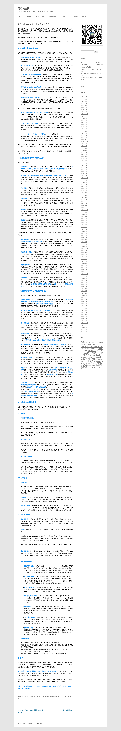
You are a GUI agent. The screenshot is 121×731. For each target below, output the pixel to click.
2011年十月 (84, 276)
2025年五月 (84, 129)
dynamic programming (92, 346)
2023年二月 (84, 171)
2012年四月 (84, 263)
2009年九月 (84, 329)
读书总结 (89, 367)
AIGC (85, 344)
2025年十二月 (84, 114)
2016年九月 (84, 212)
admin (20, 699)
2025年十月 (84, 118)
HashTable (84, 349)
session (83, 357)
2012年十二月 (84, 248)
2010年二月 (84, 318)
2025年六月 (84, 126)
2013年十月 (84, 231)
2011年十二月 (84, 271)
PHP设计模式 (74, 17)
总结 (84, 361)
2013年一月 (84, 246)
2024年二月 (84, 161)
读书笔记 (96, 367)
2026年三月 (84, 107)
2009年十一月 (84, 325)
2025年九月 (84, 120)
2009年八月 (84, 331)
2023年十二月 (84, 165)
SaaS (98, 355)
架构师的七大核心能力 (66, 710)
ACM (83, 342)
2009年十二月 (84, 323)
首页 (19, 17)
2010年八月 (84, 306)
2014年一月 (84, 227)
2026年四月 (84, 105)
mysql (96, 349)
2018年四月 (84, 205)
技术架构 (60, 696)
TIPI (86, 357)
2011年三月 (84, 291)
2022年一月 (84, 199)
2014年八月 (84, 218)
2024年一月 (84, 163)
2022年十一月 (84, 178)
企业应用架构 (95, 357)
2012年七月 (84, 257)
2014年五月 (84, 220)
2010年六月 (84, 310)
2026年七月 (84, 99)
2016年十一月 (84, 210)
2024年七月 (84, 150)
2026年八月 (84, 97)
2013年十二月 (84, 229)
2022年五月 (84, 190)
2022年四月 (84, 193)
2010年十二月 (84, 297)
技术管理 (89, 361)
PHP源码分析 (64, 17)
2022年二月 (84, 197)
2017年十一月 (84, 207)
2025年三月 (84, 133)
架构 (65, 696)
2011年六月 (84, 284)
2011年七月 (84, 282)
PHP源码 (92, 352)
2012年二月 (84, 267)
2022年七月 (84, 186)
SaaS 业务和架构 (28, 17)
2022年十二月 (84, 175)
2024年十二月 (84, 139)
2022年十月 (84, 180)
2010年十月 (84, 301)
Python (90, 355)
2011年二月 (84, 293)
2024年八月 (84, 148)
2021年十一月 (84, 203)
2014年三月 (84, 222)
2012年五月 (84, 261)
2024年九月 (84, 146)
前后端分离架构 (53, 696)
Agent (88, 342)
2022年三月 (84, 195)
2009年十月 (84, 327)
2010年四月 (84, 314)
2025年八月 (84, 122)
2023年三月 (84, 169)
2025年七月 (84, 124)
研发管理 (90, 365)
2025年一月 (84, 137)
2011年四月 (84, 289)
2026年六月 (84, 101)
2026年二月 (84, 109)
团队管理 (91, 359)
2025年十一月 (84, 116)
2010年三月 (84, 316)
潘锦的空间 (23, 8)
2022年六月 (84, 188)
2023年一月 (84, 173)
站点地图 (40, 723)
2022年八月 (84, 184)
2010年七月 (84, 308)
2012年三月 (84, 265)
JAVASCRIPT (91, 349)
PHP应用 (92, 350)
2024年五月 (84, 154)
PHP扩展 (99, 350)
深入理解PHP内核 (94, 363)
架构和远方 (84, 17)
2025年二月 (84, 135)
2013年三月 (84, 242)
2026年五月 (84, 103)
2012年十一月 (84, 250)
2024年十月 (84, 143)
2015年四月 (84, 216)
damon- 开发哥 (21, 723)
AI (91, 342)
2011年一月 (84, 295)
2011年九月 (84, 278)
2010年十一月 (84, 299)
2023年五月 (84, 167)
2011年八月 (84, 280)
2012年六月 (84, 259)
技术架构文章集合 (40, 17)
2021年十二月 (84, 201)
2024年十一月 (84, 141)
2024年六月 (84, 152)
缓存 (94, 365)
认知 (97, 365)
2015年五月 (84, 214)
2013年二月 (84, 244)
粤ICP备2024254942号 (31, 723)
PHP (92, 17)
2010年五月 (84, 312)
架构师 (85, 363)
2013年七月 (84, 235)
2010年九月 (84, 303)
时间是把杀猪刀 (97, 361)
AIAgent (95, 342)
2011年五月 (84, 286)
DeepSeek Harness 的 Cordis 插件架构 (91, 62)
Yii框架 (90, 357)
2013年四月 (84, 239)
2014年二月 (84, 225)
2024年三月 (84, 158)
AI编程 (89, 344)
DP (97, 344)
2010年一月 (84, 321)
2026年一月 (84, 112)
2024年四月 (84, 156)
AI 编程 (93, 344)
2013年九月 (84, 233)
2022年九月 (84, 182)
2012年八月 (84, 254)
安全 (96, 359)
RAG (94, 355)
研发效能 (84, 365)
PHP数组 (84, 353)
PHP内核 (84, 351)
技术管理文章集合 (53, 17)
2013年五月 (84, 237)
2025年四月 (84, 131)
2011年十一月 (84, 274)
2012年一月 (84, 269)
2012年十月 (84, 252)
